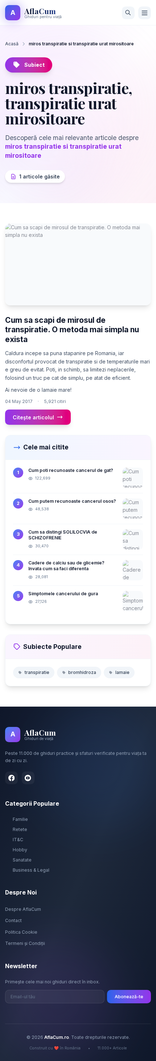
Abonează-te (129, 996)
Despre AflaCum (23, 909)
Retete (20, 829)
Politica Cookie (21, 932)
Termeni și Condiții (25, 943)
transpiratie (37, 672)
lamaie (122, 672)
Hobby (20, 849)
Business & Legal (31, 870)
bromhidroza (82, 672)
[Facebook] (11, 778)
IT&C (18, 839)
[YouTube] (28, 778)
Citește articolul (33, 417)
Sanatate (22, 860)
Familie (20, 819)
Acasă (12, 43)
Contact (13, 920)
